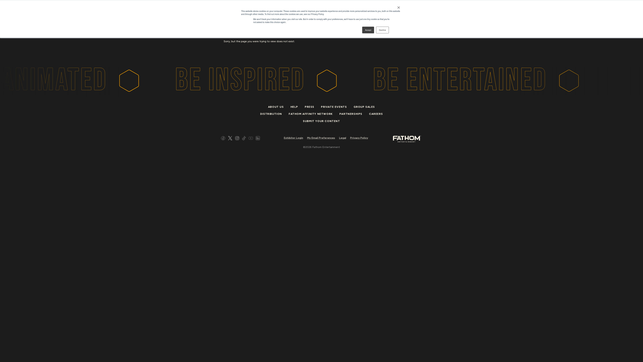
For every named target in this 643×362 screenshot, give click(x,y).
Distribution (271, 113)
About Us (276, 106)
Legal (342, 137)
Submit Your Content (321, 121)
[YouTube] (251, 138)
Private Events (334, 106)
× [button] (399, 6)
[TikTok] (244, 138)
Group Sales (364, 106)
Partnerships (350, 113)
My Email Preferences (321, 137)
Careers (376, 113)
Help (294, 106)
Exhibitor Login (293, 137)
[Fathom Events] (407, 138)
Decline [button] (382, 29)
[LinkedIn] (258, 138)
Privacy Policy (359, 137)
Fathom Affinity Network (311, 113)
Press (309, 106)
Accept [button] (368, 29)
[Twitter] (230, 138)
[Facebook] (223, 138)
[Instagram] (237, 138)
